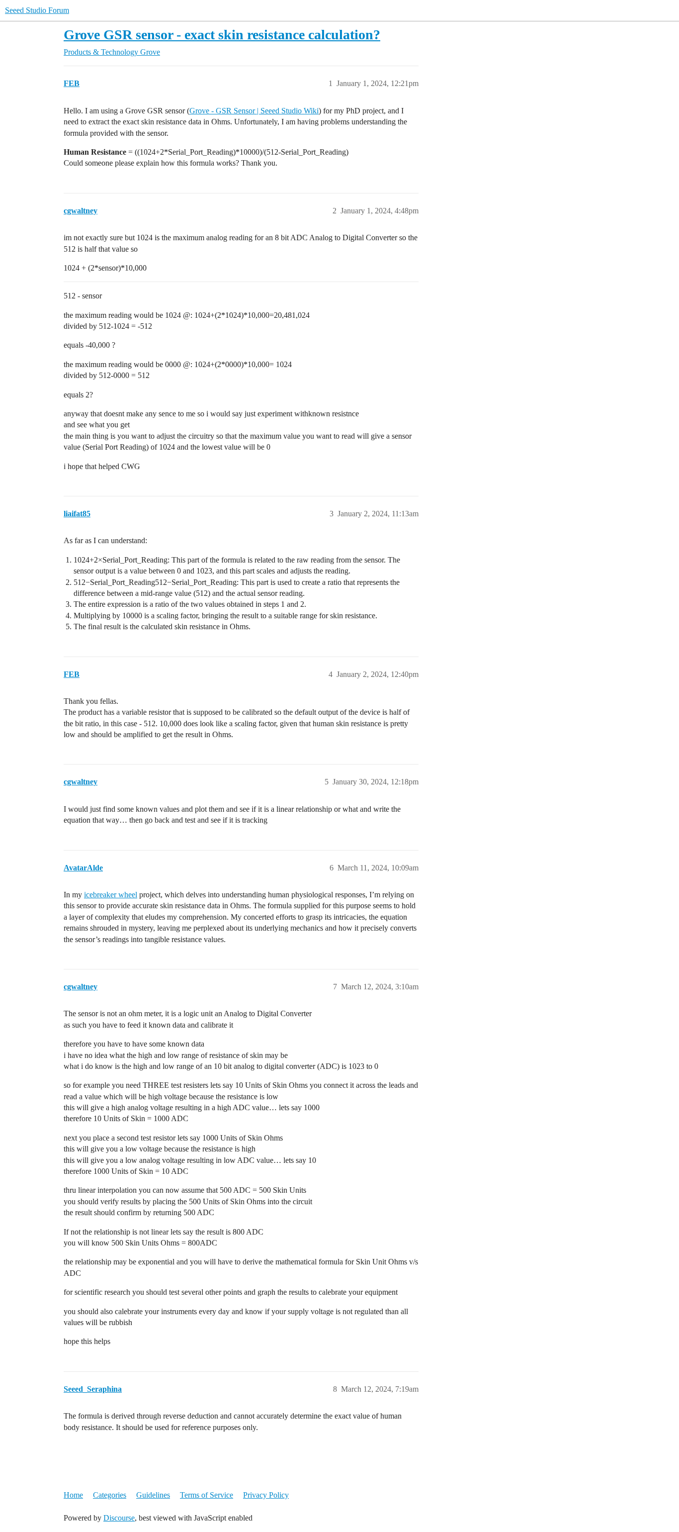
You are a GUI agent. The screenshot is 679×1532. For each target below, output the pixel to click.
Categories (109, 1495)
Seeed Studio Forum (37, 10)
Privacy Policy (266, 1495)
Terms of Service (206, 1495)
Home (73, 1495)
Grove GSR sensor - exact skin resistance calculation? (222, 34)
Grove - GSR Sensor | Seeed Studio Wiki (254, 110)
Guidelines (153, 1495)
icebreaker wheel (110, 894)
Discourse (119, 1518)
